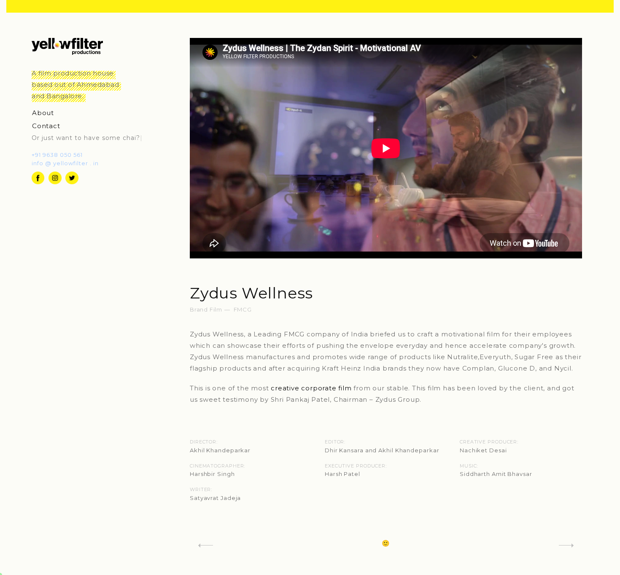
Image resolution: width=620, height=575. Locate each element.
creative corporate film (311, 388)
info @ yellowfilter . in (65, 163)
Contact (48, 126)
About (45, 113)
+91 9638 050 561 (57, 154)
